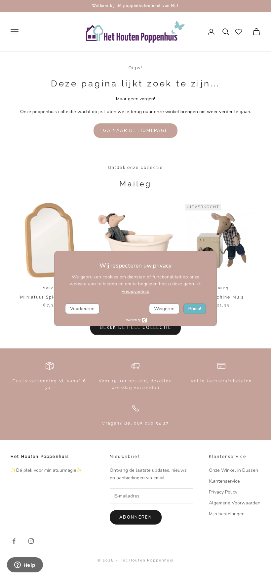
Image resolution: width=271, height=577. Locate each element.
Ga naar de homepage (135, 131)
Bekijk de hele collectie (135, 328)
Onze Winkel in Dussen (233, 470)
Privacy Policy (223, 492)
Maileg (50, 288)
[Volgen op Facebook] (14, 541)
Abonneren (135, 517)
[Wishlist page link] (238, 31)
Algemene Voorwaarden (234, 503)
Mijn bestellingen (227, 514)
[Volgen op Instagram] (31, 541)
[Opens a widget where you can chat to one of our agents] (25, 565)
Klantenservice (224, 481)
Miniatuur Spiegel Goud (49, 297)
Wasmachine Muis (221, 297)
